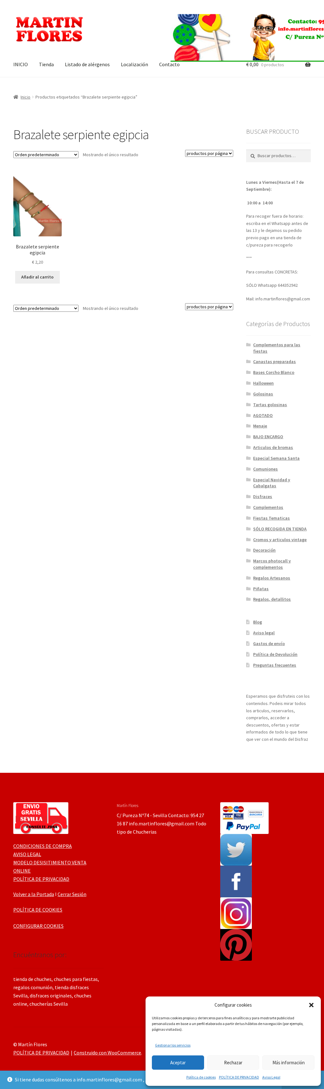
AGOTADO (263, 415)
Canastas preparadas (274, 361)
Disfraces (262, 496)
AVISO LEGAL (27, 854)
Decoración (264, 550)
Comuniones (265, 469)
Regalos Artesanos (271, 578)
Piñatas (261, 589)
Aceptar (178, 1063)
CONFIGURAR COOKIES (38, 926)
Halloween (263, 383)
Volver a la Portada (33, 894)
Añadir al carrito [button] (37, 277)
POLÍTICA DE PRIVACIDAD (239, 1077)
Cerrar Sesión (72, 894)
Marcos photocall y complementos (272, 564)
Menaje (260, 426)
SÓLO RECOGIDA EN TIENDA (280, 529)
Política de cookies (201, 1077)
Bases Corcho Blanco (273, 372)
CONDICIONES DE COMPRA (42, 846)
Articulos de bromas (273, 447)
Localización (134, 64)
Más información (288, 1063)
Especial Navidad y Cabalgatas (271, 483)
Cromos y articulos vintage (280, 539)
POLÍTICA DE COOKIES (37, 909)
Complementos (268, 507)
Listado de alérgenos (87, 64)
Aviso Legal (271, 1077)
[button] (311, 1005)
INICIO (20, 64)
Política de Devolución (275, 654)
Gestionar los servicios (172, 1045)
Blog (257, 622)
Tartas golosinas (270, 404)
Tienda (46, 64)
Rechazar (233, 1063)
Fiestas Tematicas (271, 518)
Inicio (25, 97)
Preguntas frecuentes (274, 665)
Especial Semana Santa (276, 458)
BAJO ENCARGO (268, 436)
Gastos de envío (269, 643)
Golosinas (263, 394)
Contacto (169, 64)
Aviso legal (264, 633)
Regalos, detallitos (272, 599)
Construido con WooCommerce (107, 1052)
